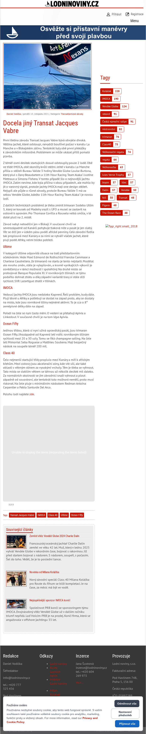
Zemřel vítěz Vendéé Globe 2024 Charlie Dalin (48, 549)
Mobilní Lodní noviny (58, 681)
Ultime (64, 515)
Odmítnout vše (126, 703)
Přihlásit (116, 14)
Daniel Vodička (14, 113)
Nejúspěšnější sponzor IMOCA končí (48, 611)
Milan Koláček (55, 692)
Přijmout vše (127, 723)
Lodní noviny (58, 664)
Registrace (137, 14)
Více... (79, 682)
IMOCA (41, 515)
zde (31, 394)
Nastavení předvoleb (125, 713)
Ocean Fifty (77, 515)
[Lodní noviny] (71, 4)
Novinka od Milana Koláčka (48, 581)
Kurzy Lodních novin (55, 672)
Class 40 (52, 515)
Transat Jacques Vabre (22, 515)
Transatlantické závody (72, 113)
